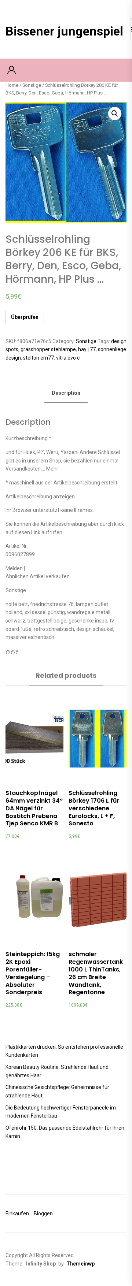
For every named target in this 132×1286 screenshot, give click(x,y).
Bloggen (43, 1213)
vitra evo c (68, 358)
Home (12, 85)
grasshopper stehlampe (48, 349)
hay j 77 (87, 349)
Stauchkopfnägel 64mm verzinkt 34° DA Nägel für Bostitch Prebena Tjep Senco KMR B (34, 808)
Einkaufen (17, 1213)
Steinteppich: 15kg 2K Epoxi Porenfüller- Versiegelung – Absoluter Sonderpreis (33, 973)
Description (66, 393)
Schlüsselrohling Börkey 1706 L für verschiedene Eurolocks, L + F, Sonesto (94, 808)
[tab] (66, 393)
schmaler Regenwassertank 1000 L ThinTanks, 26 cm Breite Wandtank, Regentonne (96, 973)
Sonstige (31, 85)
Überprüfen (24, 317)
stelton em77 (38, 358)
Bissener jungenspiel (64, 31)
